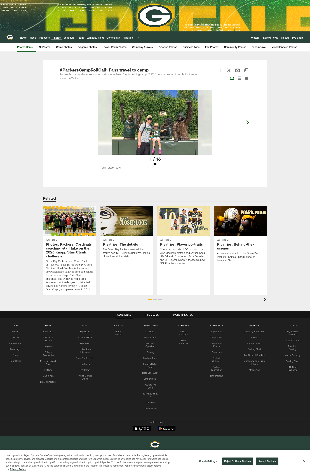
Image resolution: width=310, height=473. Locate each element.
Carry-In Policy (254, 343)
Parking (150, 352)
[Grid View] (239, 78)
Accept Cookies (267, 461)
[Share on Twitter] (229, 72)
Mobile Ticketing (292, 355)
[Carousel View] (232, 78)
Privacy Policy (18, 469)
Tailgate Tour (216, 337)
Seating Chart (254, 349)
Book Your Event (150, 373)
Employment (150, 378)
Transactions (15, 343)
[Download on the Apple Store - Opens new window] (142, 429)
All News (48, 370)
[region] (155, 461)
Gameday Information (254, 331)
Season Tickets (292, 340)
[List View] (246, 78)
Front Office (15, 361)
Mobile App (48, 376)
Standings (15, 349)
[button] (150, 299)
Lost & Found (150, 408)
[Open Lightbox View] (155, 131)
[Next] (247, 122)
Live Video (85, 343)
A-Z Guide (150, 331)
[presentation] (265, 300)
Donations (217, 352)
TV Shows (85, 370)
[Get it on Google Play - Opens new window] (167, 430)
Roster (15, 331)
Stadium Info (150, 337)
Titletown (150, 402)
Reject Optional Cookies (237, 461)
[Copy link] (246, 70)
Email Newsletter (48, 381)
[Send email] (237, 72)
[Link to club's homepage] (10, 37)
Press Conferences (85, 358)
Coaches (15, 337)
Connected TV (85, 337)
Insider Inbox (48, 331)
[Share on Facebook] (220, 72)
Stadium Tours (150, 358)
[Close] (304, 461)
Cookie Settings (208, 461)
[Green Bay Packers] (155, 445)
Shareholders (216, 376)
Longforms (48, 346)
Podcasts (85, 364)
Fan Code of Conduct (254, 355)
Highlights (85, 331)
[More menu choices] (137, 37)
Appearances (216, 331)
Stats (15, 355)
